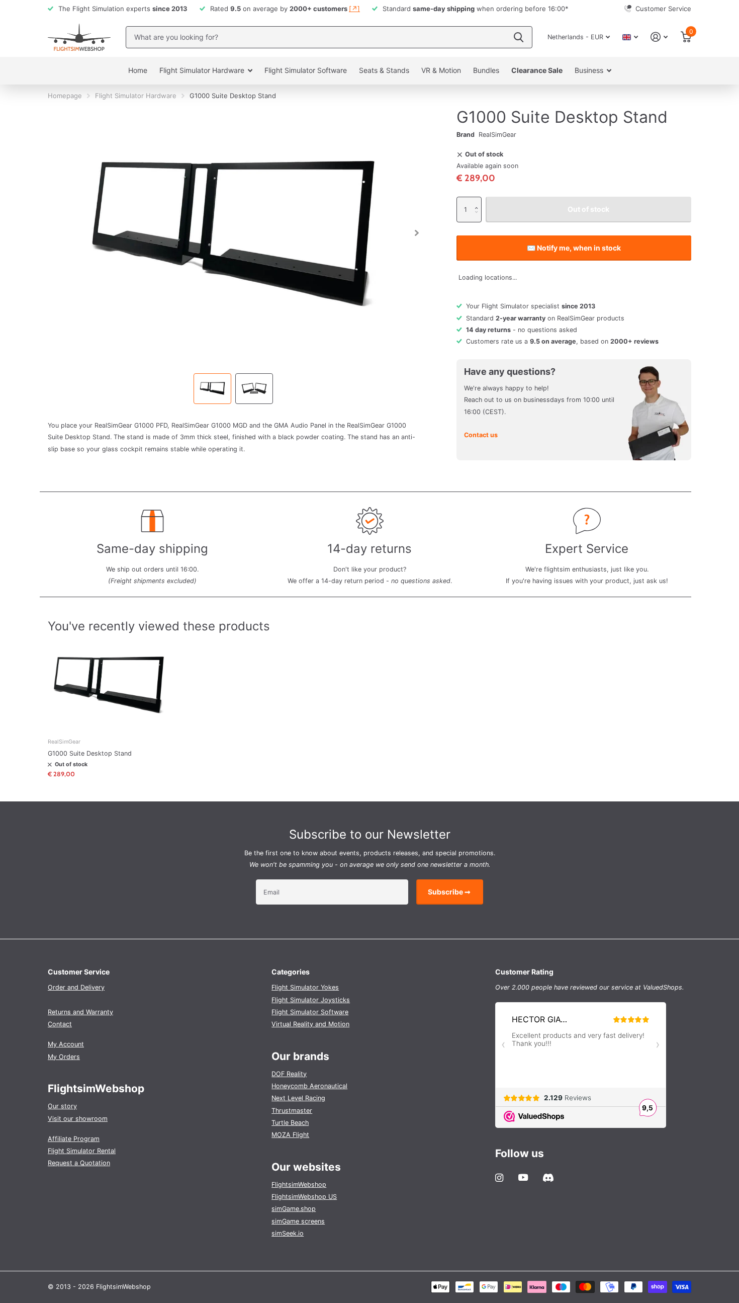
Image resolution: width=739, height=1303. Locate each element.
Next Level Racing (298, 1098)
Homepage (65, 96)
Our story (62, 1106)
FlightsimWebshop (298, 1184)
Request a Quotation (79, 1163)
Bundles (486, 70)
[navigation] (212, 388)
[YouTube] (523, 1177)
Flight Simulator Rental (82, 1151)
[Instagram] (499, 1178)
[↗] (354, 9)
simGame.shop (293, 1208)
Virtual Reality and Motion (310, 1024)
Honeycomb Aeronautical (309, 1086)
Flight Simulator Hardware (201, 70)
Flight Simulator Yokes (305, 987)
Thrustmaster (291, 1110)
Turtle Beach (290, 1122)
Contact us (481, 435)
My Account (66, 1044)
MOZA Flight (290, 1134)
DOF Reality (289, 1074)
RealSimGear (497, 134)
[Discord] (548, 1178)
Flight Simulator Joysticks (310, 1000)
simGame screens (298, 1221)
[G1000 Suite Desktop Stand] (109, 684)
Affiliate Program (74, 1139)
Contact (60, 1024)
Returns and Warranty (80, 1012)
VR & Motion (441, 70)
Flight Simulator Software (305, 70)
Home (137, 70)
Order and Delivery (76, 987)
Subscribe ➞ (450, 891)
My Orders (64, 1057)
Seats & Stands (384, 70)
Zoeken (518, 37)
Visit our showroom (78, 1118)
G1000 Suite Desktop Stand (90, 753)
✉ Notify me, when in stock (574, 247)
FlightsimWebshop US (304, 1196)
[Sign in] (659, 37)
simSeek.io (287, 1233)
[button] (479, 201)
